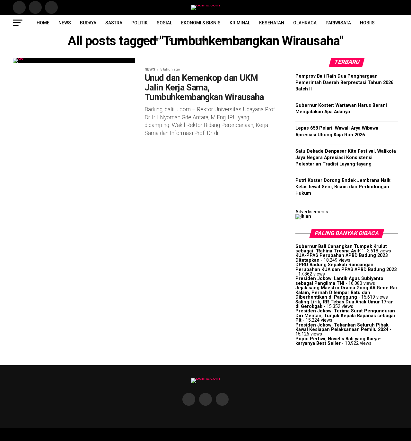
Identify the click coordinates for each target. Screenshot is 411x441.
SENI (221, 39)
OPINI (201, 39)
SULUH (270, 39)
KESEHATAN (271, 22)
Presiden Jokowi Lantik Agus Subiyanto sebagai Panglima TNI (339, 281)
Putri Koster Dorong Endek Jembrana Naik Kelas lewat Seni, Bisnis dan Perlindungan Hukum (342, 187)
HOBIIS (367, 22)
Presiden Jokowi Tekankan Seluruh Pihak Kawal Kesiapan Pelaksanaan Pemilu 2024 (342, 327)
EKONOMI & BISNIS (201, 22)
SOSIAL (164, 22)
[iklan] (303, 216)
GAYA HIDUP (147, 39)
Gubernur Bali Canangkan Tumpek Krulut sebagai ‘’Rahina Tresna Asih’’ (341, 249)
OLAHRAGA (305, 22)
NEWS (64, 22)
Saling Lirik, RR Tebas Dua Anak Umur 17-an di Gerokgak (344, 304)
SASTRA (113, 22)
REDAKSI (244, 39)
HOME (43, 22)
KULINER (178, 39)
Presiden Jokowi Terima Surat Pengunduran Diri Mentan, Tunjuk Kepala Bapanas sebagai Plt (345, 315)
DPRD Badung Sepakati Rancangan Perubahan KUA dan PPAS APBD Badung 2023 (346, 267)
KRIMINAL (240, 22)
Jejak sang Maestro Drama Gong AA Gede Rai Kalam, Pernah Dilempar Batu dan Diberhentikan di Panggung (346, 292)
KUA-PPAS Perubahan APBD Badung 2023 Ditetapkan (341, 258)
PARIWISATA (338, 22)
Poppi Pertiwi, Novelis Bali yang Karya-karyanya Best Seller (338, 341)
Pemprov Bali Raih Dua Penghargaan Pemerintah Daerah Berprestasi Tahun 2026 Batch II (344, 82)
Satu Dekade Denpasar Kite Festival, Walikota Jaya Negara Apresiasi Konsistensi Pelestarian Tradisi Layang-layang (345, 157)
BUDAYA (88, 22)
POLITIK (139, 22)
